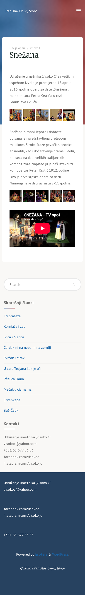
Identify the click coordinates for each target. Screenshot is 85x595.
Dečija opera (18, 48)
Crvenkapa (12, 400)
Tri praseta (12, 316)
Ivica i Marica (14, 337)
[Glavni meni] (78, 10)
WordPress (60, 554)
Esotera (40, 554)
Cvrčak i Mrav (14, 358)
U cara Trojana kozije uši (22, 368)
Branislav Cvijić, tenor (21, 11)
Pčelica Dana (14, 379)
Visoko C (35, 48)
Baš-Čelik (11, 410)
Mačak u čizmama (18, 389)
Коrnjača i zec (14, 326)
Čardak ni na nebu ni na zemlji (27, 347)
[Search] (73, 284)
